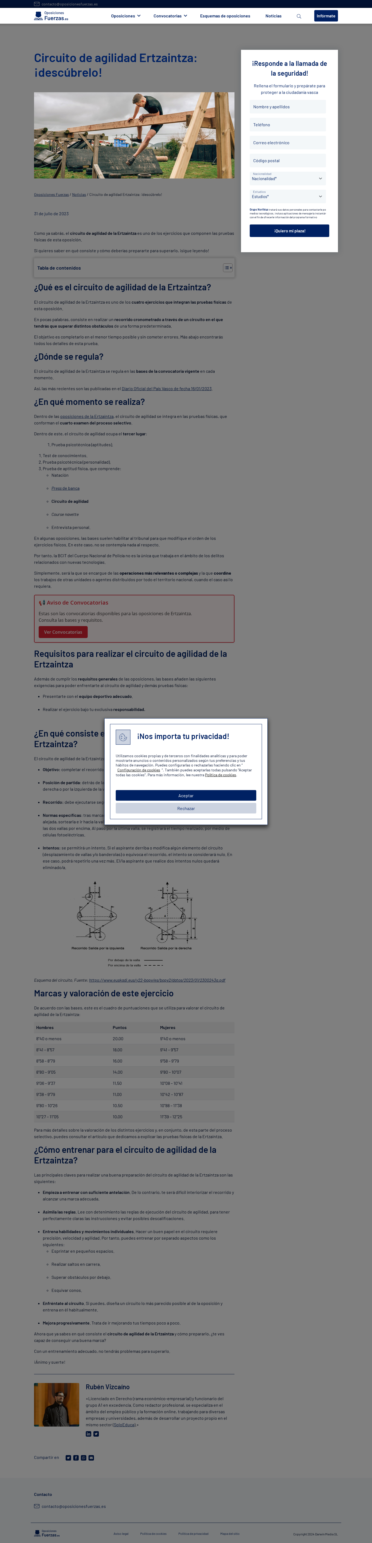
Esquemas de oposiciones (225, 15)
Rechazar (186, 808)
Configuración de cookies (138, 769)
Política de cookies (220, 774)
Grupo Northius (259, 209)
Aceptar (186, 795)
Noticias (274, 15)
